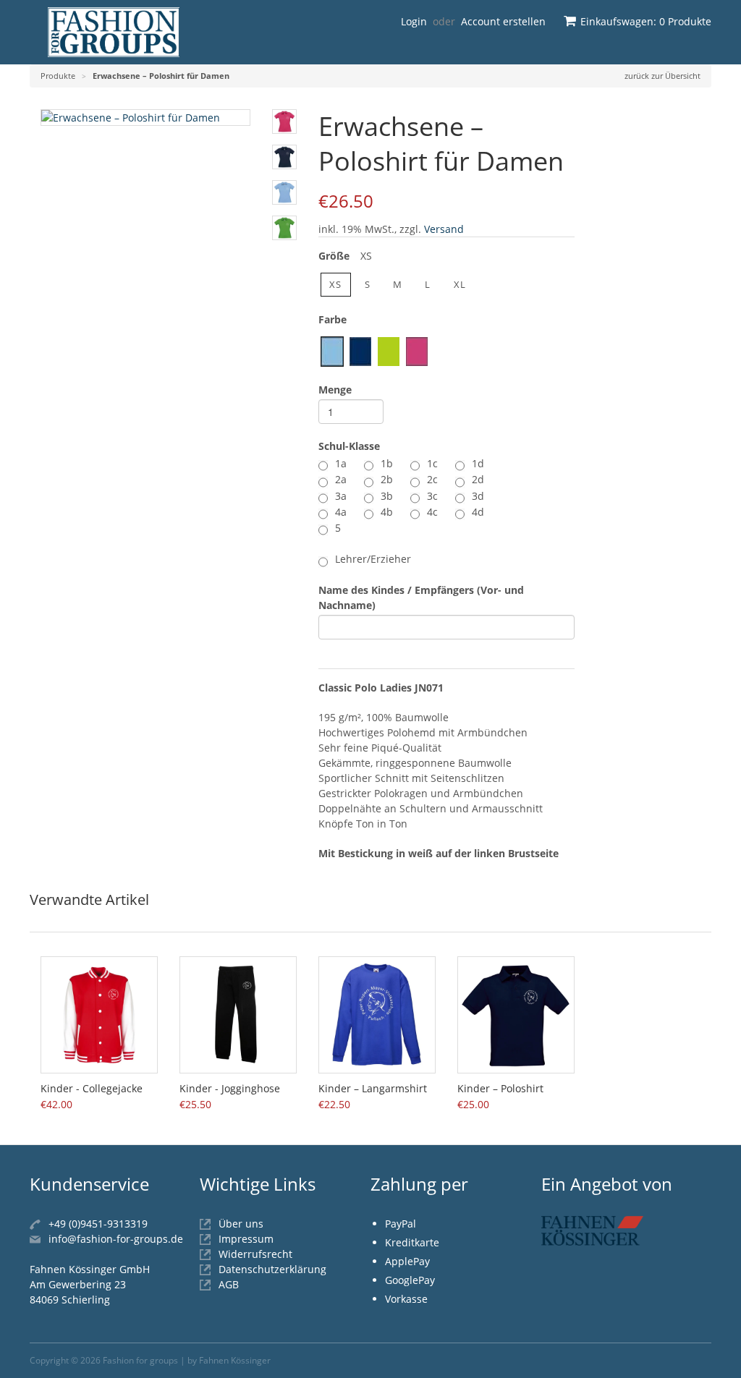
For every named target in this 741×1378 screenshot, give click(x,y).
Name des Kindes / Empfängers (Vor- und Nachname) (421, 597)
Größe (345, 256)
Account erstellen (503, 21)
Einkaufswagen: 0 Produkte (645, 21)
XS (335, 284)
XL (460, 284)
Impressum (246, 1239)
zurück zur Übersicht (662, 75)
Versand (444, 229)
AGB (229, 1284)
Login (414, 21)
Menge (335, 389)
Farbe (332, 319)
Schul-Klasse (349, 446)
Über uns (241, 1223)
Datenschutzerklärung (272, 1269)
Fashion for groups (140, 1360)
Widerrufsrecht (255, 1254)
